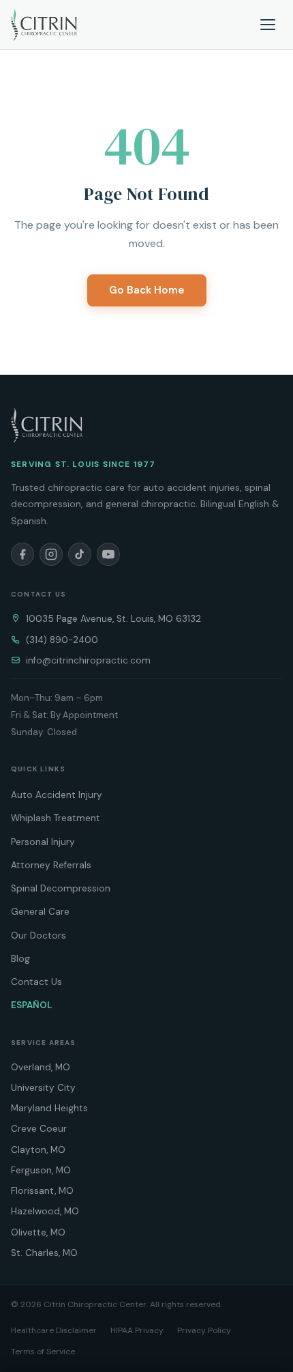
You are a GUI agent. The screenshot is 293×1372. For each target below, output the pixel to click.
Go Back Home (147, 290)
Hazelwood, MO (45, 1211)
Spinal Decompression (60, 888)
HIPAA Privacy (137, 1330)
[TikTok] (79, 554)
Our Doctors (38, 935)
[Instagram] (51, 554)
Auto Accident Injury (56, 795)
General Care (40, 911)
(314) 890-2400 (62, 640)
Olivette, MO (38, 1232)
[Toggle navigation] (268, 24)
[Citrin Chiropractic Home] (46, 425)
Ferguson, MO (41, 1170)
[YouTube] (108, 554)
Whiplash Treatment (55, 818)
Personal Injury (43, 842)
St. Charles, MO (44, 1253)
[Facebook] (22, 554)
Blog (20, 958)
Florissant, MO (42, 1191)
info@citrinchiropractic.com (88, 660)
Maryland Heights (49, 1108)
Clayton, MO (38, 1150)
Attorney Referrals (51, 865)
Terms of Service (43, 1351)
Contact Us (36, 982)
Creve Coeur (39, 1128)
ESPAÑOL (31, 1005)
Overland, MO (40, 1067)
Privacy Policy (204, 1330)
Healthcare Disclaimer (54, 1330)
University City (43, 1088)
